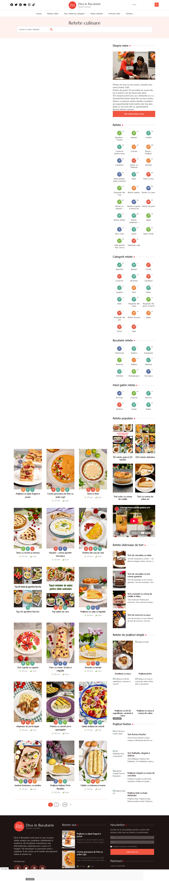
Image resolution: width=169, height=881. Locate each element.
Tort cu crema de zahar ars (145, 497)
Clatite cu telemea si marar (93, 785)
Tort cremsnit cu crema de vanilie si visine (139, 595)
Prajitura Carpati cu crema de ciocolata (141, 774)
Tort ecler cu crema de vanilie (123, 497)
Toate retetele (96, 13)
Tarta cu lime (93, 493)
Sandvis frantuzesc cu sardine (28, 785)
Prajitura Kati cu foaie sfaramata (137, 794)
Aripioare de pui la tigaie (27, 726)
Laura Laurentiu (117, 865)
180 (65, 804)
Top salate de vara (60, 611)
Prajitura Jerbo (145, 673)
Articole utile (114, 13)
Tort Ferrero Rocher (136, 734)
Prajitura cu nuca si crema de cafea (145, 711)
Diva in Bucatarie (89, 4)
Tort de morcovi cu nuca (138, 615)
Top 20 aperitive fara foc (28, 611)
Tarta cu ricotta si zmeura (28, 552)
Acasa (39, 13)
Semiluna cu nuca (123, 673)
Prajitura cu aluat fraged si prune (89, 835)
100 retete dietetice (145, 457)
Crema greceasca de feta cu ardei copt (90, 853)
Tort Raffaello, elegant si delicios (138, 754)
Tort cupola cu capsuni (27, 667)
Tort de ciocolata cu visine (139, 555)
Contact (129, 13)
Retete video (52, 13)
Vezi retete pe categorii (74, 13)
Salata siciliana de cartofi (93, 726)
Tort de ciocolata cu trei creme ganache (138, 575)
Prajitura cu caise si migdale (93, 611)
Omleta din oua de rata (93, 552)
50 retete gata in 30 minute (122, 458)
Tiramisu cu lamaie (93, 667)
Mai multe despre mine (134, 114)
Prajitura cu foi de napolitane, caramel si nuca (123, 713)
